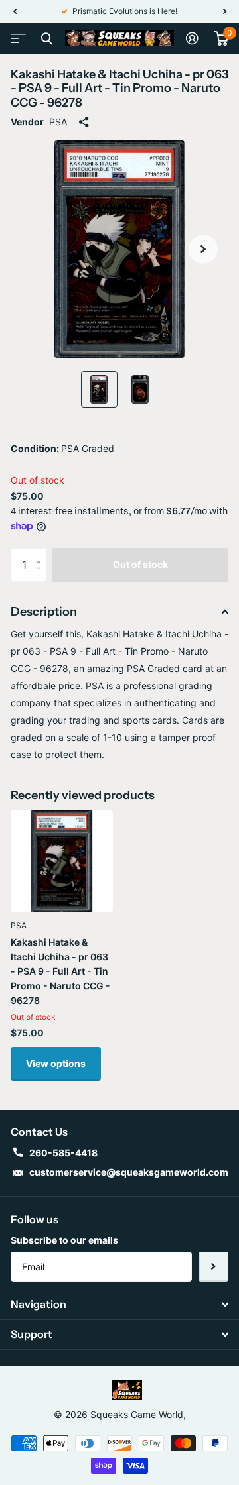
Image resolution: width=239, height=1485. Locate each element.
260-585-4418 (63, 1152)
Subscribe (213, 1267)
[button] (14, 11)
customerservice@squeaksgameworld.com (128, 1172)
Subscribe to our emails (64, 1240)
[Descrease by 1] (41, 576)
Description (44, 611)
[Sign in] (192, 38)
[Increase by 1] (41, 553)
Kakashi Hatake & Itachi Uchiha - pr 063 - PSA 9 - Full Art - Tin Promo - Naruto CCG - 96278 (60, 971)
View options (56, 1063)
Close (46, 38)
